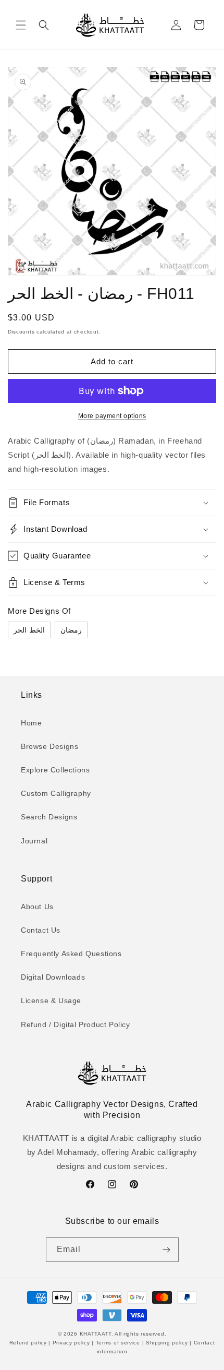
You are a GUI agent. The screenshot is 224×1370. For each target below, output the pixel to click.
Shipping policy (167, 1342)
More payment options (112, 416)
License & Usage (51, 1000)
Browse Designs (49, 746)
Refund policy (29, 1342)
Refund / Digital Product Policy (75, 1024)
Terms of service (118, 1342)
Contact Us (40, 930)
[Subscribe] (166, 1249)
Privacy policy (71, 1342)
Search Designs (49, 817)
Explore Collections (55, 770)
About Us (37, 906)
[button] (20, 25)
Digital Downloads (53, 977)
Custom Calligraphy (56, 793)
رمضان (71, 630)
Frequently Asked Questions (71, 953)
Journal (34, 841)
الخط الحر (29, 630)
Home (31, 723)
